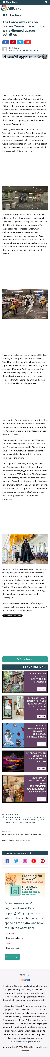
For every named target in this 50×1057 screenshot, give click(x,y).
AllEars (15, 48)
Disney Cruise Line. (16, 817)
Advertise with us (34, 986)
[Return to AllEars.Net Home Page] (18, 11)
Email (7, 944)
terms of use (11, 996)
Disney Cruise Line (16, 815)
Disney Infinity (36, 817)
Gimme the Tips (12, 957)
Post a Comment (26, 659)
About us (18, 986)
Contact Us (25, 975)
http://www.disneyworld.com (25, 1041)
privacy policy (34, 993)
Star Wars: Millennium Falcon (22, 820)
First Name (9, 934)
